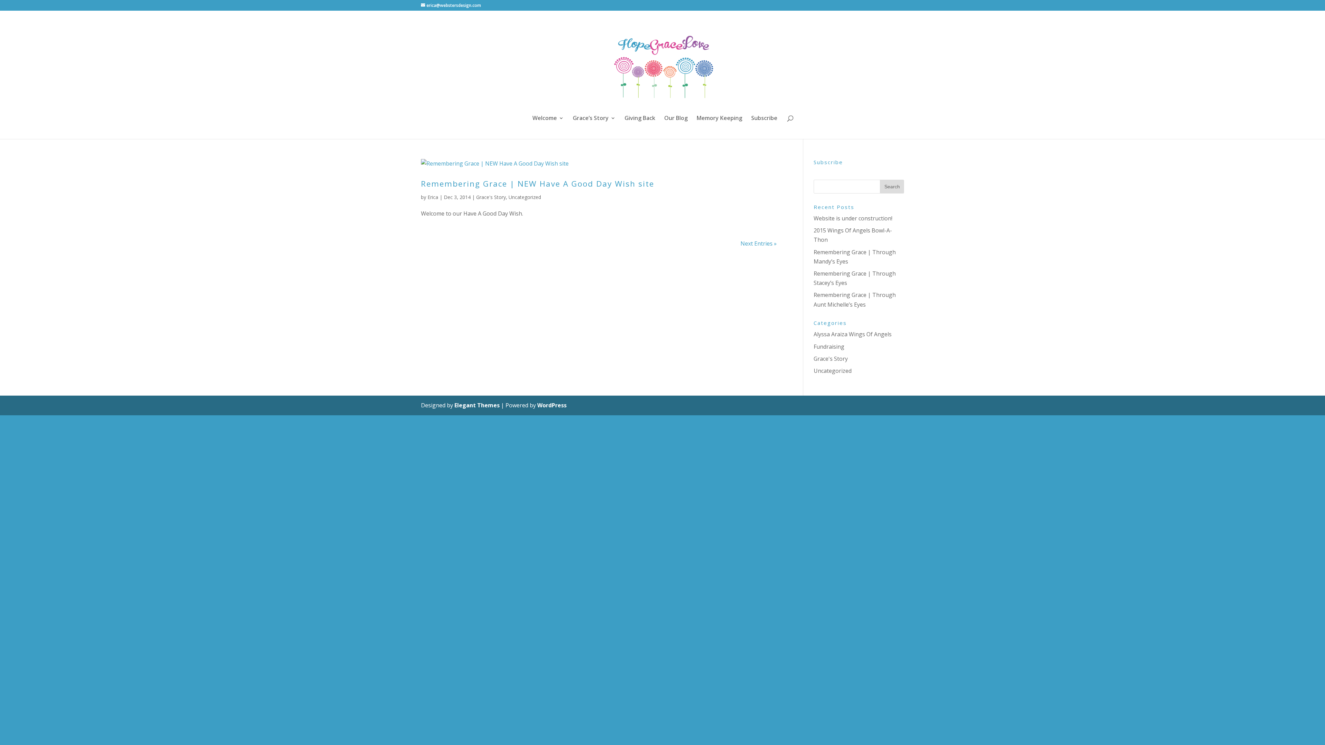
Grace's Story (491, 197)
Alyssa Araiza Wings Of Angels (853, 334)
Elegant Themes (477, 405)
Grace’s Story (591, 119)
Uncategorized (525, 197)
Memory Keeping (719, 119)
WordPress (552, 405)
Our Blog (676, 119)
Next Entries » (758, 243)
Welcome (544, 119)
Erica (433, 197)
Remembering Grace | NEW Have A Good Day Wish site (537, 183)
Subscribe (764, 119)
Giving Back (640, 119)
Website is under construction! (853, 218)
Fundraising (829, 346)
